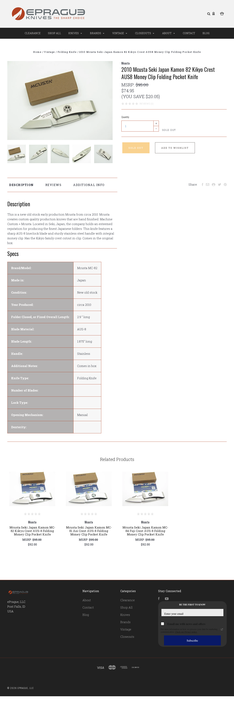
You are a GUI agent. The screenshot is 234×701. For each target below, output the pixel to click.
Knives (73, 33)
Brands (96, 33)
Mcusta (125, 63)
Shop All (54, 33)
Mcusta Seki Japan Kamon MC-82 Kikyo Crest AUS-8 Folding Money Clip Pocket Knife (32, 530)
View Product (32, 489)
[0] (222, 13)
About (167, 33)
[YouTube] (167, 599)
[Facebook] (159, 599)
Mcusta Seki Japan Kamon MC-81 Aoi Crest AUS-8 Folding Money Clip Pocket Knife (89, 530)
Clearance (33, 33)
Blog (206, 33)
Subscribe (192, 640)
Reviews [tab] (53, 185)
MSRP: (128, 85)
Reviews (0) (147, 103)
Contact (189, 33)
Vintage (118, 33)
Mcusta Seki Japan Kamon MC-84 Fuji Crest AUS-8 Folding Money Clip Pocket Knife (145, 530)
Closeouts (143, 33)
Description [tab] (21, 185)
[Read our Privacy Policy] (222, 629)
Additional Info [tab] (89, 185)
